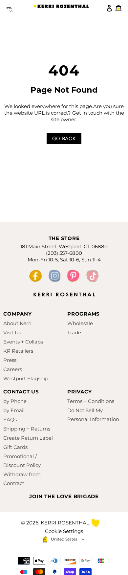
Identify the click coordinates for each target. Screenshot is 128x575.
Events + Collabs (23, 342)
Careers (12, 369)
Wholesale (80, 323)
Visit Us (12, 332)
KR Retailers (18, 351)
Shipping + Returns (26, 429)
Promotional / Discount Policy (22, 460)
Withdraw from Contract (22, 478)
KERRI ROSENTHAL (61, 8)
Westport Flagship (25, 378)
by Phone (15, 401)
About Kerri (17, 323)
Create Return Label (28, 438)
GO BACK (63, 139)
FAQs (10, 419)
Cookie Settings (64, 531)
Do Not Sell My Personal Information (93, 414)
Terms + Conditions (90, 401)
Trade (74, 332)
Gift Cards (15, 447)
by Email (14, 410)
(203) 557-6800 (64, 253)
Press (9, 360)
